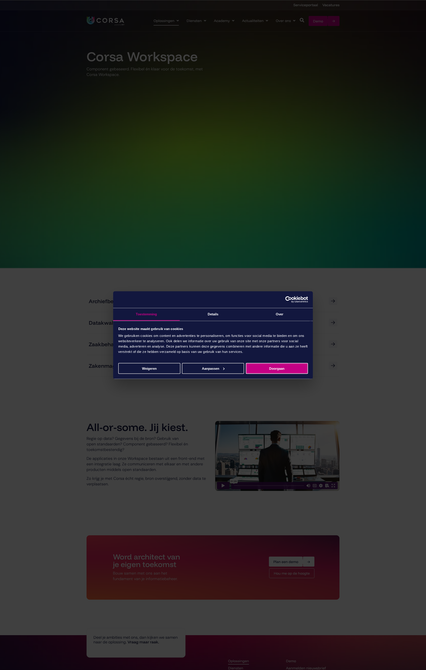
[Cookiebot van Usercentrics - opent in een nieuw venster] (288, 299)
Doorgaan (276, 368)
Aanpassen (210, 368)
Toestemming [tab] (146, 314)
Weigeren (149, 368)
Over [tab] (279, 314)
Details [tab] (213, 314)
